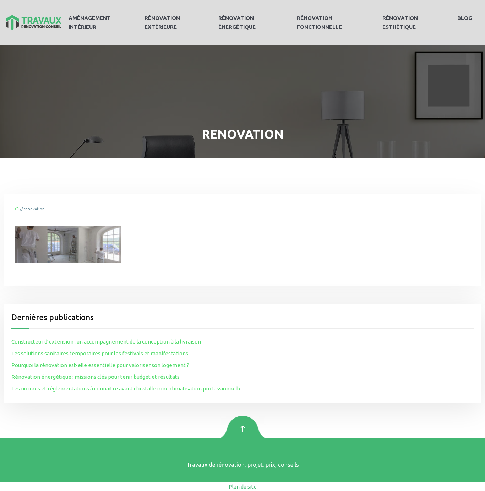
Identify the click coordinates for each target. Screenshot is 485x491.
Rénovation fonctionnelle (319, 22)
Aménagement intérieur (90, 22)
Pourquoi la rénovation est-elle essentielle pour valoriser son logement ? (100, 365)
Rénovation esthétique (400, 22)
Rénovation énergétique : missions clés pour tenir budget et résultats (95, 377)
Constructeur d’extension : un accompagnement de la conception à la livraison (106, 342)
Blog (464, 18)
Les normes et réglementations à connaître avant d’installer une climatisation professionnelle (126, 388)
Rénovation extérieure (162, 22)
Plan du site (243, 487)
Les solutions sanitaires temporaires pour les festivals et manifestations (99, 353)
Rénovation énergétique (237, 22)
